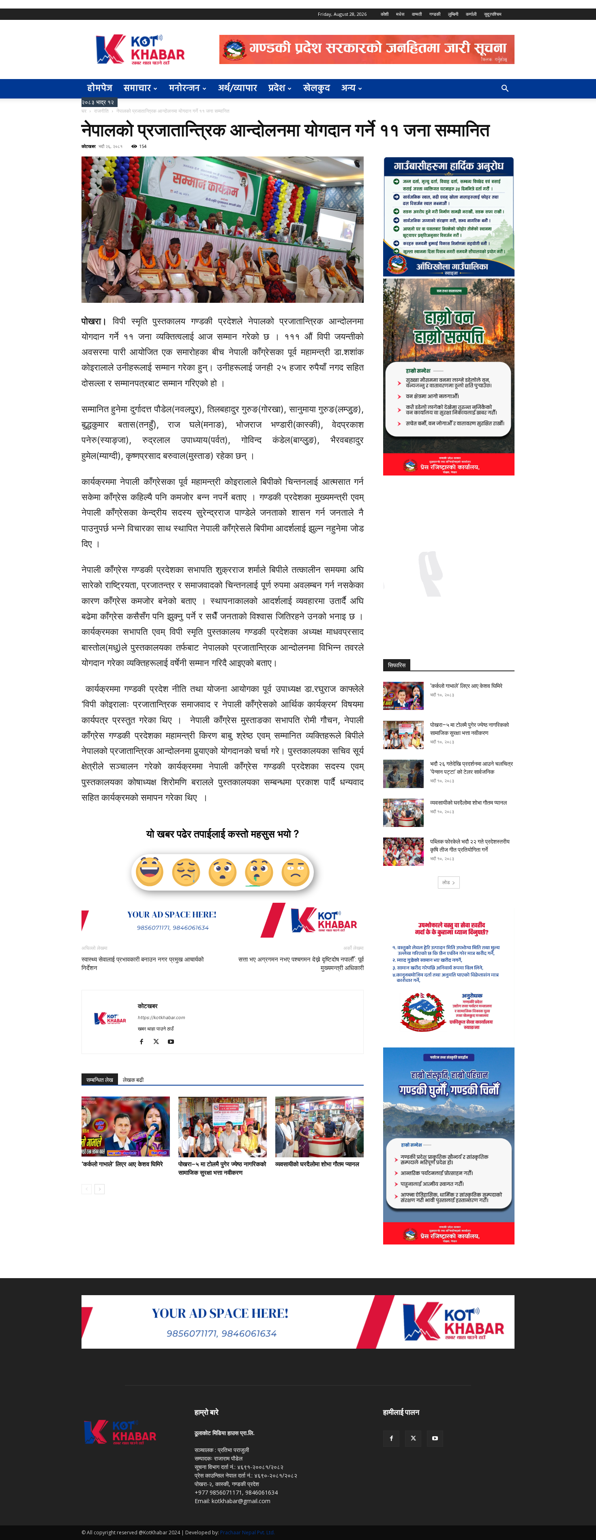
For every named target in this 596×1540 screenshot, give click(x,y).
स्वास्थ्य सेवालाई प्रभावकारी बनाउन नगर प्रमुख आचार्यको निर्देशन (142, 964)
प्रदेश (276, 88)
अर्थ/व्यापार (237, 88)
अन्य (348, 88)
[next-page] (99, 1189)
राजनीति (101, 110)
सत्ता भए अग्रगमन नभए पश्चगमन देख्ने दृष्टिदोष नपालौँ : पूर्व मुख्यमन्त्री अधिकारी (301, 964)
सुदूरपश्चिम (493, 14)
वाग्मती (417, 14)
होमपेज (99, 88)
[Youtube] (173, 1042)
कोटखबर (88, 146)
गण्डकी (434, 14)
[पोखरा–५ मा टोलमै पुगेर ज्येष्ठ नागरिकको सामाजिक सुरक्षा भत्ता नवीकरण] (222, 1127)
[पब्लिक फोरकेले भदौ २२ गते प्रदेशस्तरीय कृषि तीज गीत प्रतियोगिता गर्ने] (403, 851)
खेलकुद (316, 88)
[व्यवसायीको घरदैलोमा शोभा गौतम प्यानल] (319, 1127)
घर (83, 110)
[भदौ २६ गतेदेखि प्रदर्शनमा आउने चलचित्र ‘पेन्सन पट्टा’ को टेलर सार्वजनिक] (403, 774)
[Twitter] (159, 1042)
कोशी (384, 14)
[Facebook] (144, 1042)
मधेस (400, 14)
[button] (505, 89)
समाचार (137, 88)
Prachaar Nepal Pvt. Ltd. (247, 1532)
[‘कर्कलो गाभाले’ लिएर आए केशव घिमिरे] (125, 1127)
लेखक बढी (133, 1080)
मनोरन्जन (184, 88)
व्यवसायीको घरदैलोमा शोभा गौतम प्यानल (317, 1164)
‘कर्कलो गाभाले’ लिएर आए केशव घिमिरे (122, 1164)
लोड (446, 882)
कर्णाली (471, 14)
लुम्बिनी (453, 14)
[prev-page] (86, 1189)
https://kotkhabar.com (161, 1017)
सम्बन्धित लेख (99, 1080)
